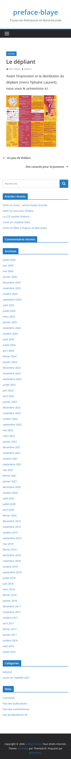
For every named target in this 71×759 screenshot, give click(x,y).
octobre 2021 (10, 458)
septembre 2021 (12, 464)
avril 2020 (8, 509)
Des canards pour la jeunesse (45, 167)
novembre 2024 (12, 328)
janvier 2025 (10, 322)
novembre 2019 (12, 526)
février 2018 (10, 595)
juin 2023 (8, 390)
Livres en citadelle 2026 (16, 222)
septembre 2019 (12, 538)
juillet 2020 (9, 504)
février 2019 (10, 549)
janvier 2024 (10, 362)
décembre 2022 (12, 407)
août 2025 (8, 305)
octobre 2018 (10, 566)
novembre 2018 (12, 561)
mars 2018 (9, 589)
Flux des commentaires (16, 709)
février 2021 (10, 475)
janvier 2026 (10, 276)
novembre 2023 (12, 373)
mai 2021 (8, 470)
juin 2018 (8, 583)
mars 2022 (9, 436)
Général (11, 54)
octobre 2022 (10, 418)
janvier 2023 (10, 401)
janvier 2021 (10, 481)
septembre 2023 (12, 379)
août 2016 (8, 646)
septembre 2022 (12, 424)
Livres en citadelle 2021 (16, 677)
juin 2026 (8, 265)
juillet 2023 (9, 384)
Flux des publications (15, 703)
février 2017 (10, 629)
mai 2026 (8, 271)
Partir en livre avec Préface (18, 210)
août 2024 (8, 339)
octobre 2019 (10, 532)
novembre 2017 (12, 612)
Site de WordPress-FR (15, 714)
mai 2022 (8, 430)
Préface (28, 68)
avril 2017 (8, 623)
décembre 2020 (12, 487)
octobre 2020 (10, 492)
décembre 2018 (12, 555)
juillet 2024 (9, 345)
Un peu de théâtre (19, 158)
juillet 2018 (9, 578)
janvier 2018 (10, 600)
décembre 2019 (12, 521)
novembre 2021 (12, 453)
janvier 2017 (10, 634)
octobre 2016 (10, 640)
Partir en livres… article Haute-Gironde (25, 205)
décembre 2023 (12, 367)
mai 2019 (8, 543)
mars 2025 (9, 316)
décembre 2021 (12, 447)
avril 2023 (8, 396)
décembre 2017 (12, 606)
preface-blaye (35, 12)
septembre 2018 (12, 572)
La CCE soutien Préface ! (17, 216)
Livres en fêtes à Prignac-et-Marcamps (25, 228)
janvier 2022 (10, 441)
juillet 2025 (9, 311)
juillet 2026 (9, 259)
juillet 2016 (9, 651)
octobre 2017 (10, 617)
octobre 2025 (10, 293)
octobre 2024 (10, 333)
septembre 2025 (12, 299)
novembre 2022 (12, 413)
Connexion (9, 697)
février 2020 (10, 515)
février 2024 (10, 356)
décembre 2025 (12, 282)
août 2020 (8, 498)
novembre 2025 (12, 288)
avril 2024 (8, 350)
